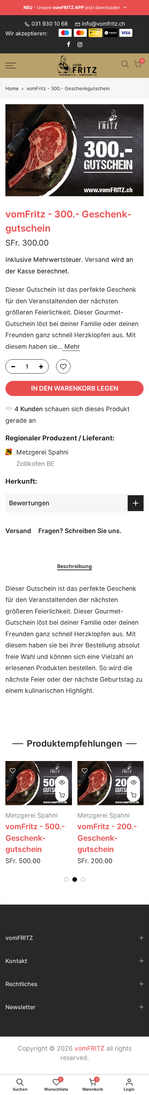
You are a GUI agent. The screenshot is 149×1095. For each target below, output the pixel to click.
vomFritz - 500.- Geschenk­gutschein (35, 838)
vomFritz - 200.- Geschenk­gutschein (107, 838)
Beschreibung (74, 566)
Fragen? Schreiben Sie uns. (80, 530)
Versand (97, 259)
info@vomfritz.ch (103, 23)
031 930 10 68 (49, 23)
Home (12, 88)
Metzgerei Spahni (31, 815)
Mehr (71, 346)
